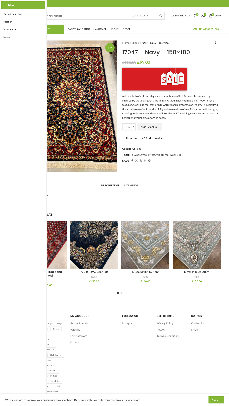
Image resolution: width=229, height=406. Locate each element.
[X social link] (136, 160)
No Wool (134, 154)
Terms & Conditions (168, 335)
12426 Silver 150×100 (145, 272)
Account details (79, 323)
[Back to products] (215, 43)
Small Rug (55, 381)
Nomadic (51, 370)
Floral (48, 339)
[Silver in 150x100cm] (197, 245)
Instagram (128, 323)
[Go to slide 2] (121, 293)
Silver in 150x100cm (196, 272)
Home (126, 42)
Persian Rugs (51, 375)
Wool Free (162, 154)
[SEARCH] (161, 16)
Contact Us (197, 323)
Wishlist (75, 329)
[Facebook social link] (132, 160)
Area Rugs (47, 323)
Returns (161, 329)
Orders (74, 342)
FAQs (194, 329)
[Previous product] (210, 43)
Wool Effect (148, 154)
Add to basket (150, 126)
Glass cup (49, 349)
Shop (135, 42)
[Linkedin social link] (145, 160)
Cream (56, 329)
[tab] (110, 184)
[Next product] (219, 43)
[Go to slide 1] (118, 293)
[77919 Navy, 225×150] (94, 245)
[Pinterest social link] (141, 160)
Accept (216, 399)
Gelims (47, 344)
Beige (59, 323)
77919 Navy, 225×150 (94, 272)
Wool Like (175, 154)
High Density (56, 355)
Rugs (138, 148)
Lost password (78, 335)
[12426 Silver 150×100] (145, 245)
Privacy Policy (165, 323)
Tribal (57, 386)
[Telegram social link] (149, 160)
